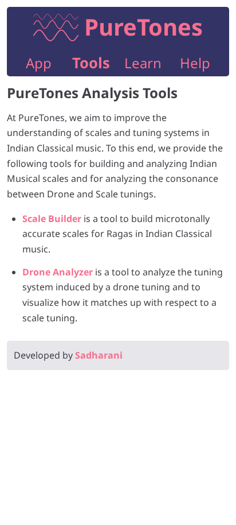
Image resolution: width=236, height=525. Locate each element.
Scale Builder (51, 218)
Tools (91, 63)
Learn (143, 62)
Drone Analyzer (57, 272)
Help (195, 62)
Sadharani (99, 355)
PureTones (143, 26)
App (39, 62)
